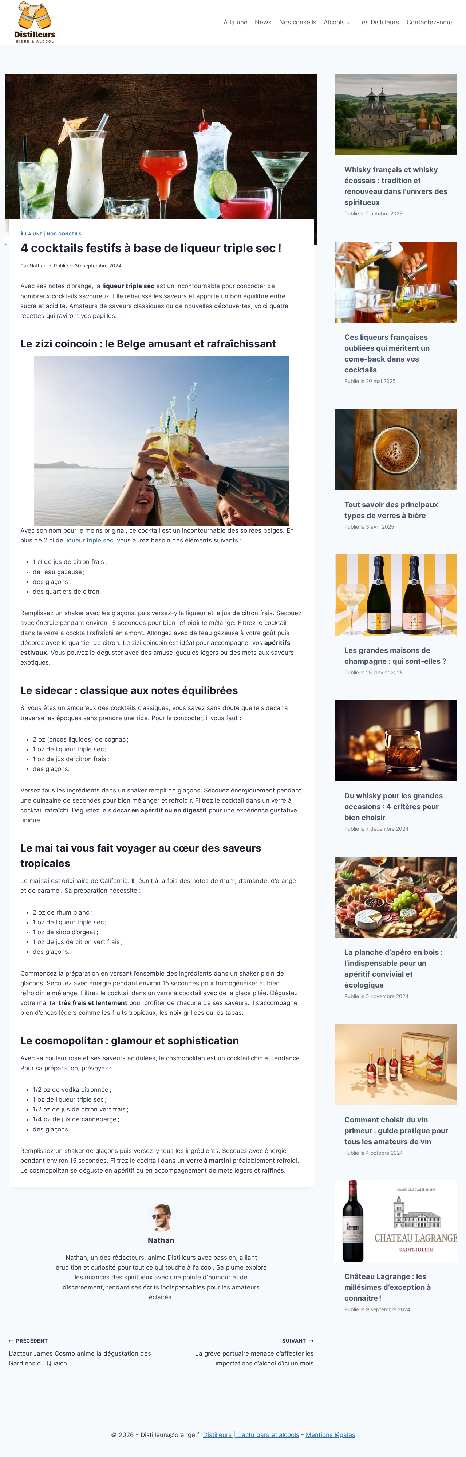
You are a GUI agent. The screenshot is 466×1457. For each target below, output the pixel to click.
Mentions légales (330, 1434)
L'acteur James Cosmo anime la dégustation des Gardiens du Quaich (80, 1352)
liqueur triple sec (89, 540)
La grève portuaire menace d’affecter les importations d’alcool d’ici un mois (254, 1352)
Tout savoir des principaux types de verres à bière (391, 510)
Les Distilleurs (378, 22)
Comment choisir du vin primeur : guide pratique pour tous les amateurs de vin (396, 1130)
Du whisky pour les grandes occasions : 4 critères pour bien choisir (393, 806)
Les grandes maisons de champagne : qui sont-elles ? (395, 656)
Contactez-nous (430, 22)
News (263, 22)
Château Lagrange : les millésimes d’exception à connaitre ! (387, 1287)
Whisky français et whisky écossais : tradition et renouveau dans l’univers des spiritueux (395, 186)
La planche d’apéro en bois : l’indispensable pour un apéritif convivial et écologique (393, 968)
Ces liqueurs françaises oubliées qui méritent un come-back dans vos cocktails (387, 353)
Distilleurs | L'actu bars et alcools (251, 1434)
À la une (236, 22)
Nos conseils (297, 22)
